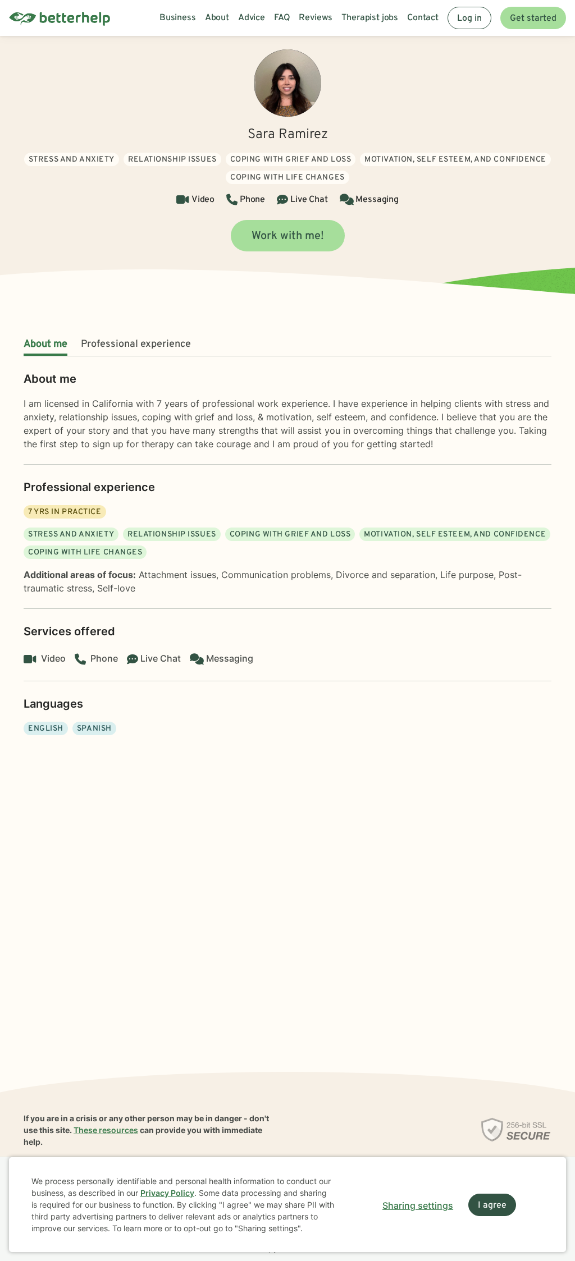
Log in (469, 18)
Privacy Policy (167, 1193)
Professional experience (136, 344)
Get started (533, 18)
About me (45, 344)
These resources (106, 1130)
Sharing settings (417, 1205)
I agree (492, 1205)
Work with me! (288, 236)
